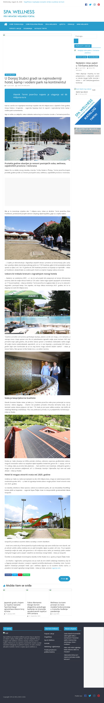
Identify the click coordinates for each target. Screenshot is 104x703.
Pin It (20, 575)
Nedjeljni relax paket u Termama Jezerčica (87, 64)
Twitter (15, 575)
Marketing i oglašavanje (52, 647)
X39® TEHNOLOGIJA (16, 24)
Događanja (48, 637)
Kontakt (46, 643)
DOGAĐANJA (28, 28)
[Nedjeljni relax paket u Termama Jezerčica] (87, 50)
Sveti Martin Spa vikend (85, 91)
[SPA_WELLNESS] (5, 24)
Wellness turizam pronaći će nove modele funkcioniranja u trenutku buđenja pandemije (60, 606)
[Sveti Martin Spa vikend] (82, 89)
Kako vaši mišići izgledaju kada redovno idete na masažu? (72, 649)
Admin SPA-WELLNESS (23, 85)
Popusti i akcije (49, 634)
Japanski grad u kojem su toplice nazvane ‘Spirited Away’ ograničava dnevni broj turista (14, 606)
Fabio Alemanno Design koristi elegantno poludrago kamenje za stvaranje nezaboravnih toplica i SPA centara (37, 608)
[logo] (5, 633)
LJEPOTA (62, 24)
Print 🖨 (64, 578)
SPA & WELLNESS (51, 24)
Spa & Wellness (49, 640)
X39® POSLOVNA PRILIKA (34, 24)
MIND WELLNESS (82, 24)
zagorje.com (56, 568)
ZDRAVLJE (71, 24)
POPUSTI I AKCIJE (15, 28)
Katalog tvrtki (41, 28)
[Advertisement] (37, 192)
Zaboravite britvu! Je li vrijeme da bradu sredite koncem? (42, 2)
